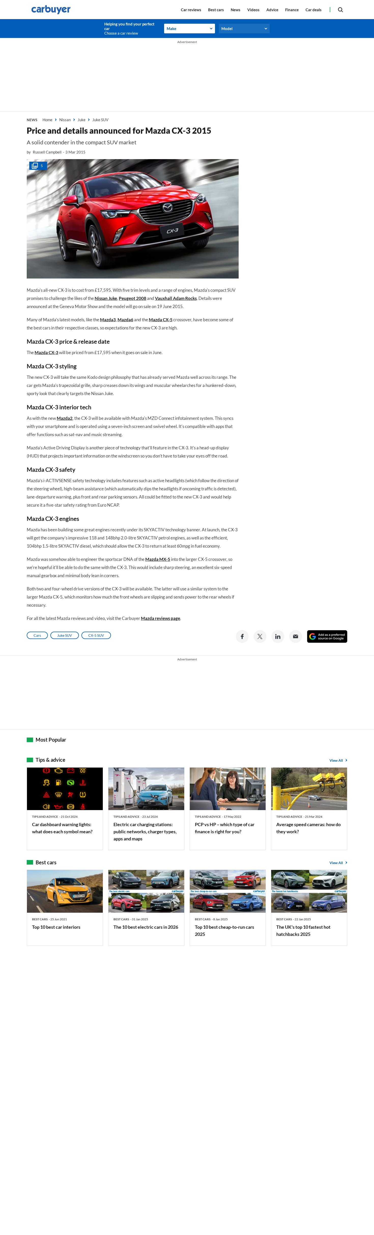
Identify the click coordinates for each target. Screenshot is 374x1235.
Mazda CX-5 (160, 319)
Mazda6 (125, 319)
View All (336, 760)
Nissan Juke (106, 298)
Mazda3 (108, 319)
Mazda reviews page (160, 618)
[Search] (340, 9)
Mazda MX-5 (157, 559)
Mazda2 (65, 418)
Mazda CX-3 (46, 352)
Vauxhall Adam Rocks (176, 298)
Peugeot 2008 (132, 298)
